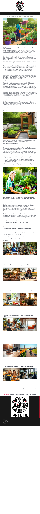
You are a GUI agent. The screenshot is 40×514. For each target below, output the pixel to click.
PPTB (4, 419)
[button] (20, 13)
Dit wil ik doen (5, 420)
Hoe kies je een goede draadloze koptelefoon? (11, 366)
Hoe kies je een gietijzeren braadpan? (27, 315)
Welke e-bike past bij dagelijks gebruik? (27, 366)
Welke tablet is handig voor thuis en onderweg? (11, 264)
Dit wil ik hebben (6, 394)
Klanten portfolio (6, 422)
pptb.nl (20, 426)
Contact (4, 423)
